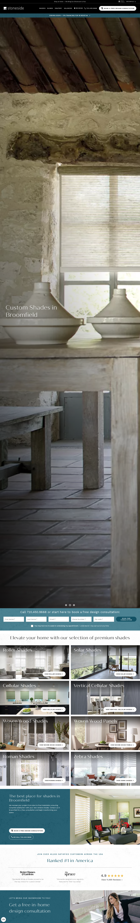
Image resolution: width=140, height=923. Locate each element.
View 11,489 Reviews (111, 880)
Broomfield (130, 1)
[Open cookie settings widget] (3, 919)
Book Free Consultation (126, 619)
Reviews (79, 8)
